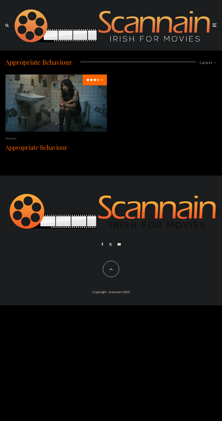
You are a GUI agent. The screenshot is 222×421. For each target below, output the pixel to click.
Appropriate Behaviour (36, 147)
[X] (110, 244)
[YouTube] (119, 244)
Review (11, 138)
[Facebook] (102, 244)
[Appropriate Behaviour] (56, 103)
